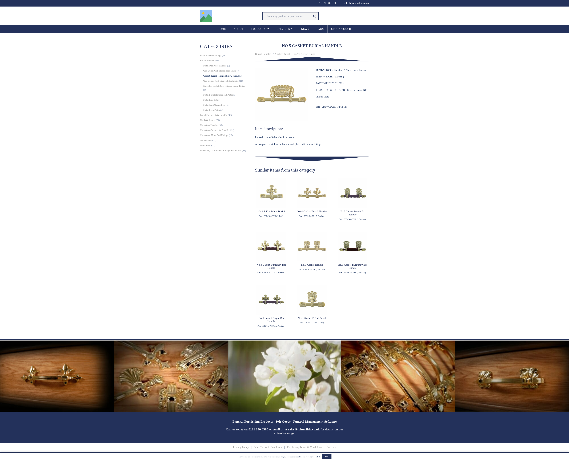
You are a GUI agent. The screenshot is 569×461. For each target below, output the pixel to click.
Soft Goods (205, 145)
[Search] (314, 16)
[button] (268, 29)
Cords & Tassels (207, 120)
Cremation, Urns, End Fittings (214, 135)
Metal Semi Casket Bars (214, 105)
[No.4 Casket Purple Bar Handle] (271, 306)
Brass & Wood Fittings (210, 55)
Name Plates (206, 140)
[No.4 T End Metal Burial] (271, 199)
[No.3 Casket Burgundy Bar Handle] (352, 252)
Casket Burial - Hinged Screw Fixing (295, 53)
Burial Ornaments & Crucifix (213, 115)
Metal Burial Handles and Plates (218, 95)
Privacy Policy (241, 447)
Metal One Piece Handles (215, 66)
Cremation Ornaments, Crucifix (215, 130)
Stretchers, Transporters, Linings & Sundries (220, 150)
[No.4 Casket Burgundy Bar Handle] (271, 252)
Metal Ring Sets (210, 100)
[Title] (206, 16)
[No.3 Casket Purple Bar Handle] (352, 199)
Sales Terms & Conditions (268, 447)
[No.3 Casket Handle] (312, 252)
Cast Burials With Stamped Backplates (221, 81)
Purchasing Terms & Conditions (304, 447)
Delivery (331, 447)
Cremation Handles (209, 125)
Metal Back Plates (211, 110)
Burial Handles (263, 53)
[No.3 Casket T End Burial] (312, 306)
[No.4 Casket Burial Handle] (312, 199)
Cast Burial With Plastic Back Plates (219, 71)
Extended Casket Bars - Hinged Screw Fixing (224, 86)
